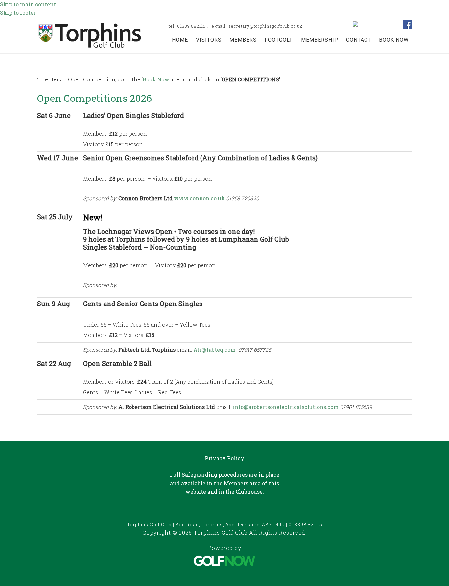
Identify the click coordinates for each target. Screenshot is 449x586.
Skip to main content (28, 4)
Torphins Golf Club (89, 35)
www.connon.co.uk (199, 198)
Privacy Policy (224, 458)
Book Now (156, 79)
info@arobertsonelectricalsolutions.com (286, 406)
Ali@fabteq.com (214, 349)
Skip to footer (18, 12)
